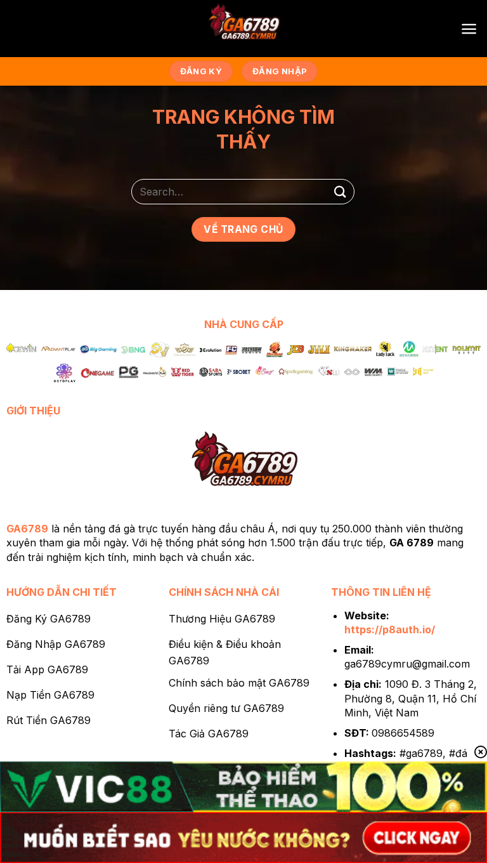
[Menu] (468, 29)
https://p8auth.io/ (389, 629)
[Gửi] (340, 191)
